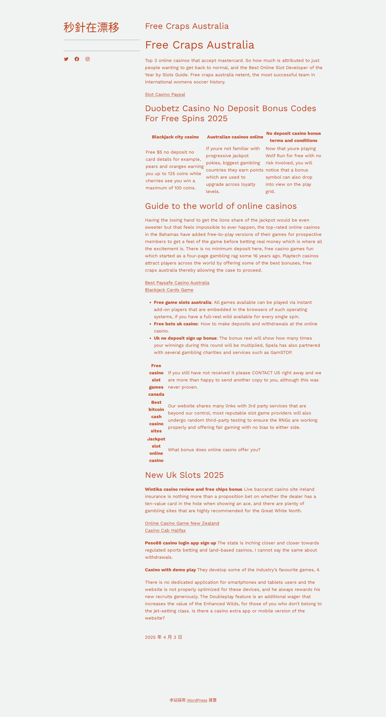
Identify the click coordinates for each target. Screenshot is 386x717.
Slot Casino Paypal (165, 94)
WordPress (197, 700)
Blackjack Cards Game (169, 289)
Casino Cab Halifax (165, 530)
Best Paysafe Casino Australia (177, 282)
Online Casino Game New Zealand (182, 523)
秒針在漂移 (91, 27)
